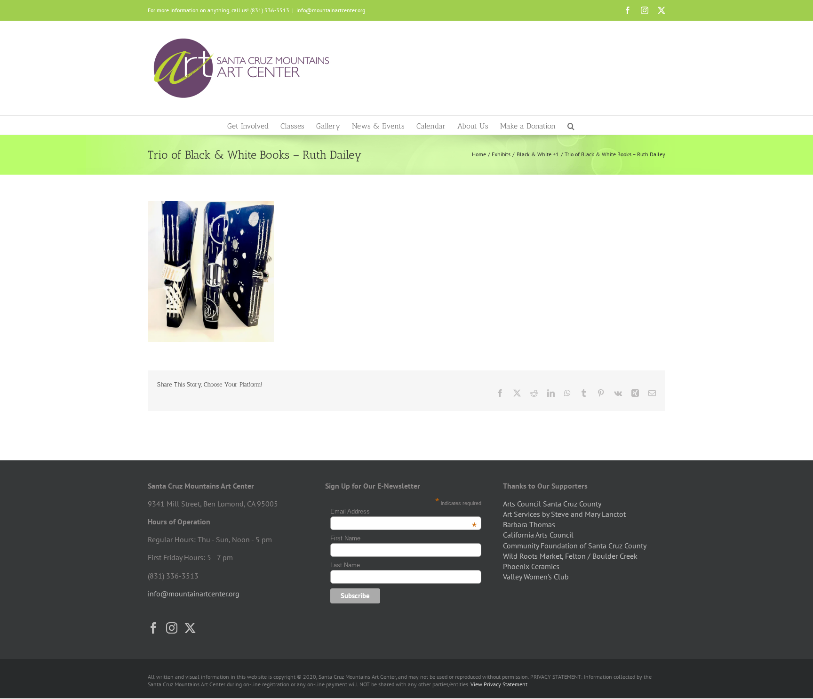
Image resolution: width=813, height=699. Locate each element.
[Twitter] (190, 628)
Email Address (403, 511)
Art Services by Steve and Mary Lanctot (564, 514)
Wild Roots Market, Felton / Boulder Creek (570, 556)
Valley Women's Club (536, 576)
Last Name (345, 565)
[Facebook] (153, 628)
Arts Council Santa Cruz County (552, 503)
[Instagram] (171, 628)
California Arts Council (538, 534)
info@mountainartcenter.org (330, 10)
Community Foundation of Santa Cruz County (574, 545)
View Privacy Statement (498, 684)
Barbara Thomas (529, 524)
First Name (345, 538)
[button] (570, 125)
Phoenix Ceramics (531, 566)
